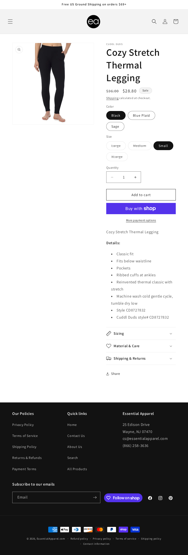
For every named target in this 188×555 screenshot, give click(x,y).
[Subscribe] (94, 497)
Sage (115, 126)
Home (72, 424)
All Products (77, 469)
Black (115, 115)
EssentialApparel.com (51, 538)
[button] (10, 21)
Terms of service (126, 538)
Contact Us (76, 435)
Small (163, 146)
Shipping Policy (24, 446)
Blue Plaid (141, 115)
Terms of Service (25, 435)
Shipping (112, 98)
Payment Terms (24, 469)
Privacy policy (102, 538)
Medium (142, 146)
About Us (74, 446)
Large (118, 146)
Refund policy (79, 538)
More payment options (141, 220)
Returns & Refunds (27, 457)
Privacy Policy (23, 424)
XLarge (119, 157)
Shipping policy (151, 538)
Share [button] (115, 373)
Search (72, 457)
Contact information (96, 543)
